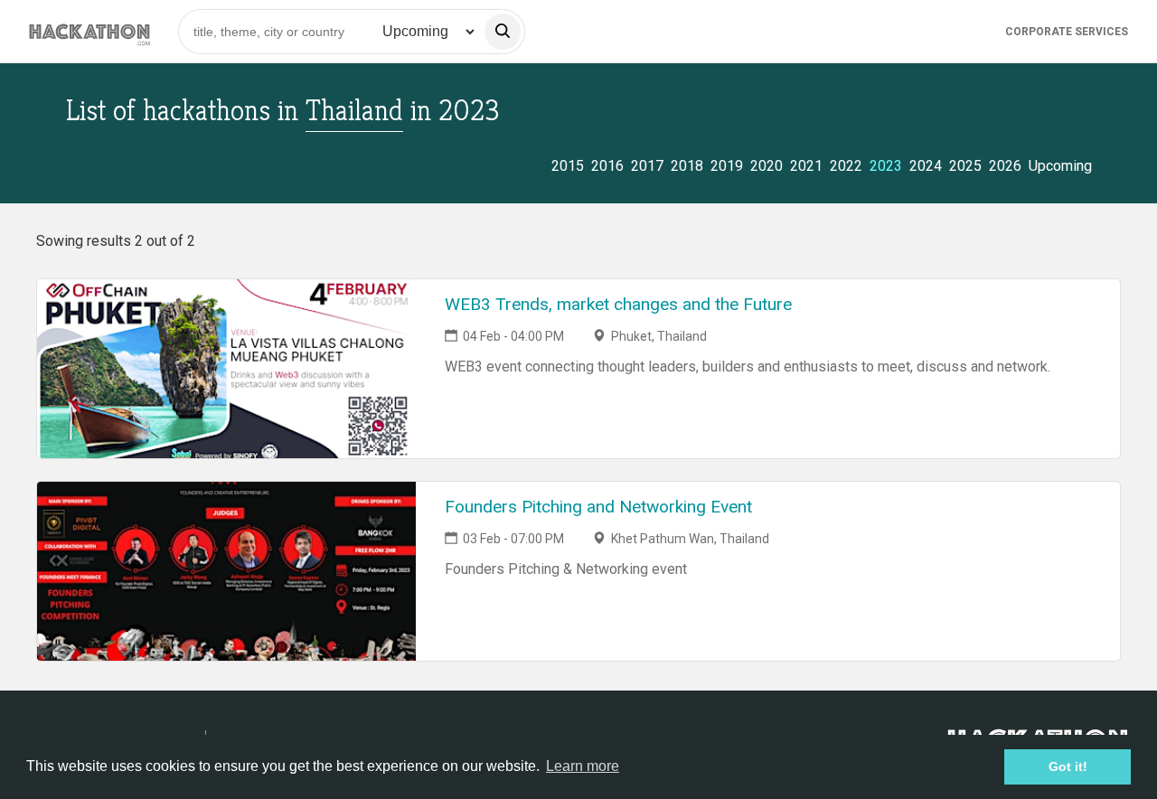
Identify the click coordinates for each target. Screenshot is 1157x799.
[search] (502, 32)
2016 (607, 165)
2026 (1005, 165)
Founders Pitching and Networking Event (598, 506)
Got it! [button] (1068, 766)
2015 (567, 165)
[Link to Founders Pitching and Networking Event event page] (226, 571)
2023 (886, 165)
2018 (687, 165)
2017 (647, 165)
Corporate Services (1066, 31)
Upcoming (1060, 165)
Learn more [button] (582, 766)
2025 (965, 165)
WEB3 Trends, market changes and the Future (618, 304)
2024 (925, 165)
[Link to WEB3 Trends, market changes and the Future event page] (226, 368)
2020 (766, 165)
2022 (846, 165)
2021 (806, 165)
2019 (726, 165)
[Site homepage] (89, 31)
